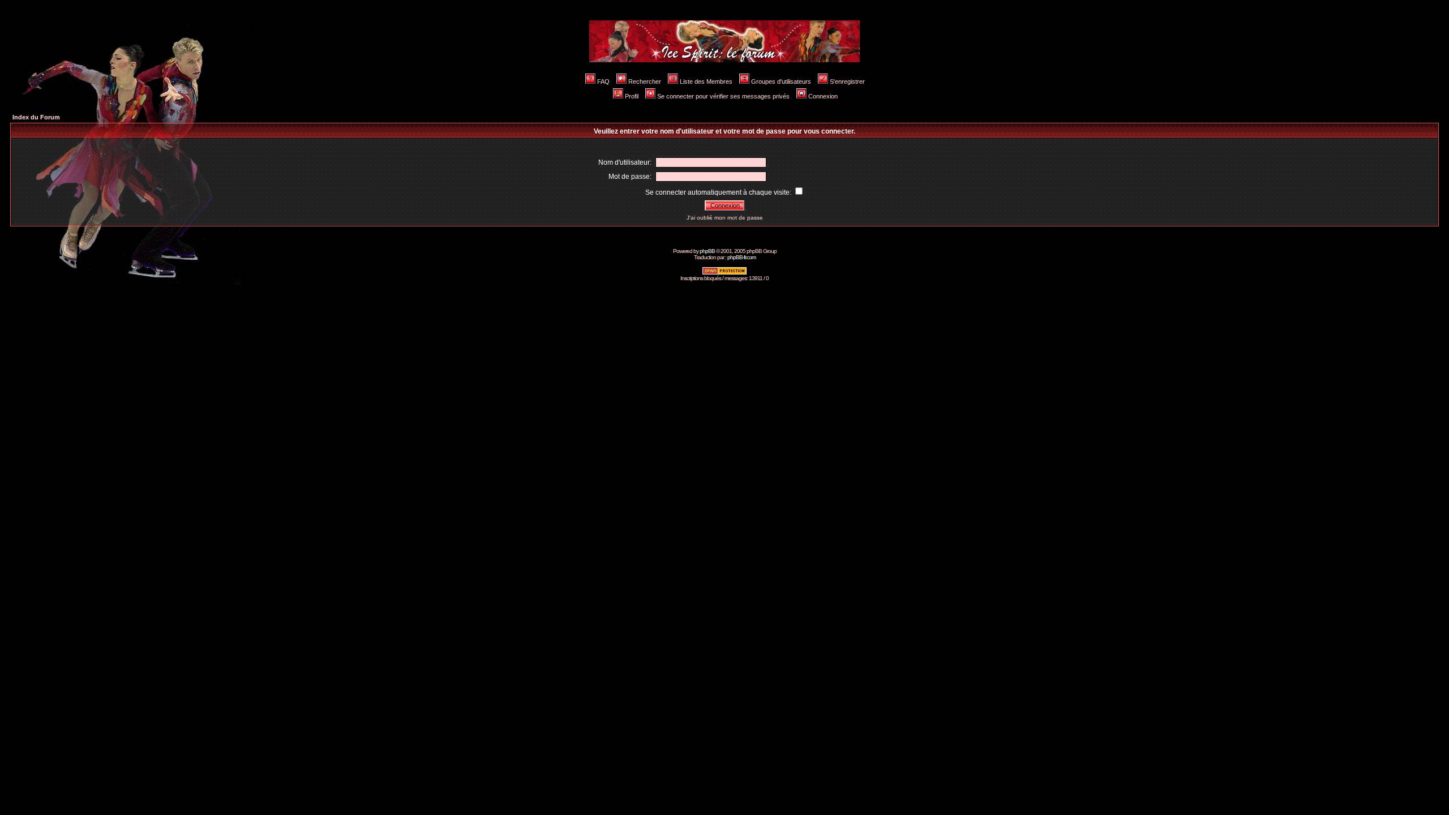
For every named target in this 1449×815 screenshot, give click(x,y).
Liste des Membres (706, 81)
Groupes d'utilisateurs (781, 81)
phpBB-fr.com (741, 257)
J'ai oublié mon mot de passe (725, 218)
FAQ (603, 81)
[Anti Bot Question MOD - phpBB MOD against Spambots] (724, 273)
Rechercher (644, 81)
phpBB (707, 251)
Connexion (823, 96)
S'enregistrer (847, 81)
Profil (631, 96)
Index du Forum (36, 117)
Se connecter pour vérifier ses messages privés (723, 96)
